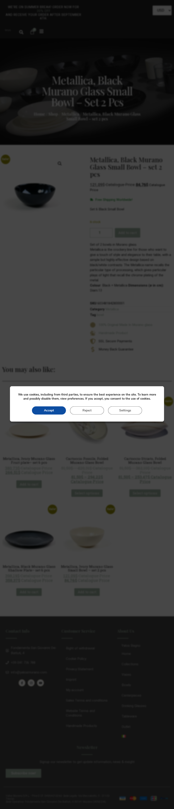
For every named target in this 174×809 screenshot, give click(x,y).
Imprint (71, 679)
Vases (126, 674)
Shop (53, 114)
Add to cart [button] (29, 484)
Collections (130, 664)
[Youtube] (40, 682)
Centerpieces (131, 695)
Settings (125, 410)
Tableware (129, 716)
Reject (87, 410)
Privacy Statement (79, 669)
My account (75, 690)
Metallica (70, 114)
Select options (87, 493)
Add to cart (127, 232)
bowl (100, 315)
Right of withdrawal (80, 648)
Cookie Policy (76, 658)
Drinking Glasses (134, 705)
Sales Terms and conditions (87, 700)
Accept (49, 410)
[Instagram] (31, 682)
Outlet (126, 726)
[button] (21, 32)
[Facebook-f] (22, 682)
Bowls (126, 685)
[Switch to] (142, 736)
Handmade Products (81, 725)
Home (39, 114)
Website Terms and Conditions (80, 713)
